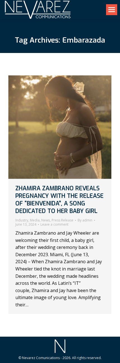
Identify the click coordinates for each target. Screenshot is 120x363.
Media (35, 220)
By (85, 220)
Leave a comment (54, 224)
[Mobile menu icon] (111, 9)
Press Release (62, 220)
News (45, 220)
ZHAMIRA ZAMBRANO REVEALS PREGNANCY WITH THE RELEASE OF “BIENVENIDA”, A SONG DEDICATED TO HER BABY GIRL (59, 199)
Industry (21, 220)
